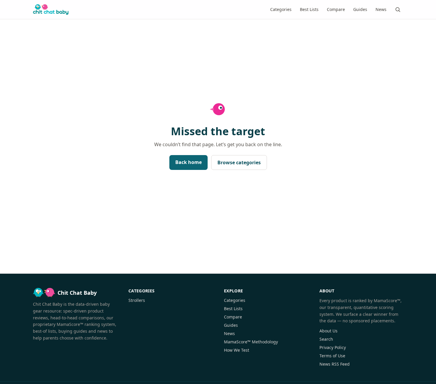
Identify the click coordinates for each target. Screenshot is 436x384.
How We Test (236, 350)
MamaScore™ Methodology (251, 342)
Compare (336, 9)
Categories (281, 9)
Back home (188, 162)
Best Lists (309, 9)
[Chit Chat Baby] (51, 9)
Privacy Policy (332, 347)
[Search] (397, 9)
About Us (328, 331)
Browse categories (239, 162)
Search (326, 339)
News (380, 9)
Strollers (136, 300)
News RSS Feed (334, 364)
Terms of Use (332, 355)
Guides (360, 9)
